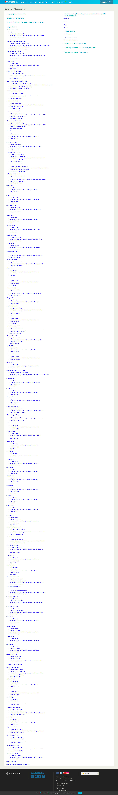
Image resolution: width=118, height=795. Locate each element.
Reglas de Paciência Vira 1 (16, 253)
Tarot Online (10, 451)
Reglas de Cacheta (14, 197)
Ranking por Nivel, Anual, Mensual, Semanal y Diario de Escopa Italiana (26, 339)
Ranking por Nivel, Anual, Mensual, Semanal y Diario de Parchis (24, 489)
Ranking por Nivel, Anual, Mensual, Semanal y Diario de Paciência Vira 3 (26, 263)
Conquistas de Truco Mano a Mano (18, 156)
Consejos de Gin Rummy (15, 437)
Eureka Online (10, 697)
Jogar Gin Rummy (14, 438)
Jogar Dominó (13, 524)
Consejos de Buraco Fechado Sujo (17, 126)
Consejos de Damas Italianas (16, 604)
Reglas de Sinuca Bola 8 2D (16, 747)
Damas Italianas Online (12, 596)
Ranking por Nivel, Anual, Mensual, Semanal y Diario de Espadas (24, 282)
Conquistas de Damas (15, 569)
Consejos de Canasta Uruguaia (17, 420)
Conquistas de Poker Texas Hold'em (18, 177)
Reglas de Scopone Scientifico (17, 328)
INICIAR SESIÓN (105, 2)
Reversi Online (10, 644)
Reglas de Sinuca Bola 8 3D (16, 737)
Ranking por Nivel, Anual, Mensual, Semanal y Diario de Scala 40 (24, 320)
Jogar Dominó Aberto (15, 552)
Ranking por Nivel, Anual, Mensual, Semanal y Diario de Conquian (25, 400)
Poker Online (10, 185)
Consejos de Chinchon (15, 384)
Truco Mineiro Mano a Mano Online (15, 164)
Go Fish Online (10, 423)
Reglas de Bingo (13, 478)
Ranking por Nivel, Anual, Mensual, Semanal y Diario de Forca (24, 722)
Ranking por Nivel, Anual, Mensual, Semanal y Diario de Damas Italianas (26, 602)
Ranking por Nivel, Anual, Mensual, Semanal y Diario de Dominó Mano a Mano (28, 531)
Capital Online (10, 636)
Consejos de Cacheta (14, 201)
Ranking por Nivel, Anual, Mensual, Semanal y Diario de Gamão (24, 620)
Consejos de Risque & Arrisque (17, 674)
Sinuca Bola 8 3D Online (13, 735)
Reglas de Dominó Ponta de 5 (16, 539)
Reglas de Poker (13, 187)
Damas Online (10, 565)
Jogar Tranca (13, 68)
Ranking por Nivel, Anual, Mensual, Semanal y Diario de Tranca (24, 65)
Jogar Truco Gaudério (15, 313)
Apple (65, 24)
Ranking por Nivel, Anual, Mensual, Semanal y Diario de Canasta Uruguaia (26, 418)
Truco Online (10, 131)
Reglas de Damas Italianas (16, 598)
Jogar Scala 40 (13, 323)
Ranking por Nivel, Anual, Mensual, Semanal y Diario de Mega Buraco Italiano (27, 95)
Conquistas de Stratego (15, 630)
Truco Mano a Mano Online (13, 152)
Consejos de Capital (14, 642)
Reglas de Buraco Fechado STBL (17, 113)
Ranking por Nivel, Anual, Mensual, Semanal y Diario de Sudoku (24, 684)
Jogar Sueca (12, 222)
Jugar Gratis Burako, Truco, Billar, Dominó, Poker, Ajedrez (26, 22)
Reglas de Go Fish (14, 425)
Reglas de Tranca (14, 63)
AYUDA (52, 2)
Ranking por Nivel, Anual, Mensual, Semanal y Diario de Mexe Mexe (25, 293)
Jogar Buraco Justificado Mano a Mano (18, 48)
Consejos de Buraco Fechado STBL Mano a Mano (21, 86)
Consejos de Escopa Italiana (16, 341)
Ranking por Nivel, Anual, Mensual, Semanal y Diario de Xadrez (24, 559)
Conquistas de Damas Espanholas (17, 580)
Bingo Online (10, 475)
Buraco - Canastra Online (13, 29)
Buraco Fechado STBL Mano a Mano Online (17, 81)
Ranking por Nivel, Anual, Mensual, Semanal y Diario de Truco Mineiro (26, 146)
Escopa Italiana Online (12, 336)
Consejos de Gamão (14, 622)
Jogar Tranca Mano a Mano (16, 78)
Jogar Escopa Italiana (14, 343)
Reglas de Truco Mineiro (15, 144)
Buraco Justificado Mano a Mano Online (16, 41)
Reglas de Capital (14, 638)
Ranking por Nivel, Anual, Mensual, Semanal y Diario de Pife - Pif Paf (25, 209)
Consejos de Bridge (14, 303)
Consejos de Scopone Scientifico (17, 331)
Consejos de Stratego (15, 633)
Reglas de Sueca (13, 217)
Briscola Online (11, 362)
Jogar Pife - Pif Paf (14, 212)
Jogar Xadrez (13, 562)
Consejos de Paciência (15, 249)
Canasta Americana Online (13, 406)
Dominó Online (11, 515)
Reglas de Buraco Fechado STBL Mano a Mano (20, 83)
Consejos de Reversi (14, 652)
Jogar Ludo (12, 503)
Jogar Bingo (12, 483)
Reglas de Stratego (14, 628)
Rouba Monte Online (12, 235)
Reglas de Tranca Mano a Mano (17, 73)
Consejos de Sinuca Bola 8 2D (16, 750)
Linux (65, 21)
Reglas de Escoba (14, 348)
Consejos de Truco (14, 138)
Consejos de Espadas (14, 283)
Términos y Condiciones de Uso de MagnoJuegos (80, 48)
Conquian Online (11, 396)
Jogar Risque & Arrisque (15, 676)
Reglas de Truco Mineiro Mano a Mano (19, 166)
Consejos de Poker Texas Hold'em (18, 181)
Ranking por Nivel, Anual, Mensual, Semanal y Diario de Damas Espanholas (27, 582)
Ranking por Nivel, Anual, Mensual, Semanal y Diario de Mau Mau (25, 229)
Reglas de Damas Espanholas (16, 579)
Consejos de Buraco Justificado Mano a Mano (20, 47)
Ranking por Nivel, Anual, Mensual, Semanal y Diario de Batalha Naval (26, 660)
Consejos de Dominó (14, 522)
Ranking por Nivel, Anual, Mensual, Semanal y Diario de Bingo (24, 479)
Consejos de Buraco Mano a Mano (17, 57)
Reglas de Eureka (14, 699)
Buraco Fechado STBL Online (14, 111)
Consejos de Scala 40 (14, 321)
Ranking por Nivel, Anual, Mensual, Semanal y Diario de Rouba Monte (26, 239)
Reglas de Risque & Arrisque (16, 669)
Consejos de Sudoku (14, 686)
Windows (66, 18)
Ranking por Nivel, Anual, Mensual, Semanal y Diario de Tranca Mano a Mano (27, 75)
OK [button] (80, 793)
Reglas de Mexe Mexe (15, 290)
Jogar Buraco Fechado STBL (16, 118)
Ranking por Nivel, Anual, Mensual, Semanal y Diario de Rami (24, 471)
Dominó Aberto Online (12, 545)
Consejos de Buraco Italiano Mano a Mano (19, 376)
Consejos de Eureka (14, 704)
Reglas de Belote (14, 443)
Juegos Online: (11, 27)
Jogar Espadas (13, 285)
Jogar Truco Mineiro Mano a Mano (18, 171)
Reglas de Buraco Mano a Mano (17, 53)
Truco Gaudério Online (12, 306)
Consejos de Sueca (14, 221)
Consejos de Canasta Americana (17, 412)
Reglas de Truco (13, 133)
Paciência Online (11, 243)
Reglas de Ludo (13, 497)
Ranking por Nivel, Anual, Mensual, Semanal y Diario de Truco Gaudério (26, 310)
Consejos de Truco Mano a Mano (17, 159)
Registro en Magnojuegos (15, 18)
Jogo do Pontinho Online (13, 727)
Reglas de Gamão (14, 618)
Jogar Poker (12, 193)
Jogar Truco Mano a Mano (16, 161)
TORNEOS (33, 2)
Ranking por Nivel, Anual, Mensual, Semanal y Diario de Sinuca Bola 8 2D (26, 749)
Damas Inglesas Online (12, 606)
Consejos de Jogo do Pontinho (17, 732)
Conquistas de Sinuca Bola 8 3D (17, 739)
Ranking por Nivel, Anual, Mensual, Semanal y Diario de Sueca (24, 219)
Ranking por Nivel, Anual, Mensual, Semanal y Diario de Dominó (24, 521)
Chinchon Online (11, 378)
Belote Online (10, 441)
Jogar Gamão (13, 623)
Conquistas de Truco (14, 134)
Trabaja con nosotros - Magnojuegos (76, 52)
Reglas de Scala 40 (14, 318)
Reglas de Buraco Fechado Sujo (17, 123)
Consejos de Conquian (15, 402)
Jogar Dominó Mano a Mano (16, 534)
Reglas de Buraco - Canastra (16, 32)
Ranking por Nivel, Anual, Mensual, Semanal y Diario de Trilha (24, 509)
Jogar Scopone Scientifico (16, 333)
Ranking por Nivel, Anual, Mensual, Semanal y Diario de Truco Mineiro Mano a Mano (29, 168)
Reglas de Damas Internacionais (17, 588)
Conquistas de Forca (14, 721)
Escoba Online (10, 346)
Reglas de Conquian (14, 399)
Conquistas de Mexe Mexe (16, 291)
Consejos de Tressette (15, 359)
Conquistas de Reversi (15, 648)
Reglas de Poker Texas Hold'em (17, 176)
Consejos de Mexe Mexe (15, 295)
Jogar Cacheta (13, 203)
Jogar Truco (12, 139)
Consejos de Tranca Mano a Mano (17, 76)
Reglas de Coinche (14, 461)
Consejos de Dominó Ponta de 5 (17, 542)
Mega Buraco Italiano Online (14, 91)
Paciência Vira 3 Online (12, 260)
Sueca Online (10, 215)
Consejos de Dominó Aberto (16, 551)
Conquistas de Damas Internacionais (18, 590)
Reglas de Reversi (14, 646)
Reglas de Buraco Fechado (16, 103)
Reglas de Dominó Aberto (16, 547)
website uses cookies (44, 793)
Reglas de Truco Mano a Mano (17, 154)
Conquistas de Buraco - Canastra (17, 33)
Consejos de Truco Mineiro (16, 148)
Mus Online (10, 388)
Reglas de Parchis (14, 487)
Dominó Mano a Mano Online (14, 527)
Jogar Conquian (13, 404)
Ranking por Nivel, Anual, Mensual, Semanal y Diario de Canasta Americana (27, 410)
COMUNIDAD (43, 2)
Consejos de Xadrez (14, 560)
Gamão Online (10, 616)
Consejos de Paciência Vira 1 (16, 257)
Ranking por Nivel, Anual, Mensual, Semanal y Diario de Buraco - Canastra (27, 35)
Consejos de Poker (14, 191)
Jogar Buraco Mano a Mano (16, 58)
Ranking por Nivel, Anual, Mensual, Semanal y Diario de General (24, 693)
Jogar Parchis (13, 493)
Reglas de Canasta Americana (16, 408)
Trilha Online (10, 505)
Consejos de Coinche (15, 465)
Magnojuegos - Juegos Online (16, 14)
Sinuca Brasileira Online (13, 753)
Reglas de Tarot (13, 453)
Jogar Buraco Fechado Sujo (16, 128)
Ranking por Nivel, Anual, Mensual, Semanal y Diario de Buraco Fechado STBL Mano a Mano (31, 85)
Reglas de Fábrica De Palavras (16, 709)
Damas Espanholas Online (13, 576)
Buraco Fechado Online (13, 101)
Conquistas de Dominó (15, 519)
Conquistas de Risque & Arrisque (17, 671)
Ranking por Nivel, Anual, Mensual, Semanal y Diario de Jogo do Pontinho (26, 731)
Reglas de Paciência (14, 245)
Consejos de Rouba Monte (16, 241)
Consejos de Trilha (14, 511)
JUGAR (71, 2)
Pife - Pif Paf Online (11, 205)
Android (66, 27)
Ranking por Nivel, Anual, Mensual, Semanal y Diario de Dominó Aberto (26, 549)
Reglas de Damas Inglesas (16, 608)
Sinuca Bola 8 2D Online (13, 745)
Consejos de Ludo (14, 501)
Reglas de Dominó (14, 517)
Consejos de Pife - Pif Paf (15, 211)
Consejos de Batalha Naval (16, 661)
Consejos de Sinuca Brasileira (16, 759)
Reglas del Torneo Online (70, 37)
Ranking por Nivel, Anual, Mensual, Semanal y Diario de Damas (24, 570)
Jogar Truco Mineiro (14, 149)
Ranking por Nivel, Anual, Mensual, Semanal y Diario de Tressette (25, 358)
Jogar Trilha (12, 513)
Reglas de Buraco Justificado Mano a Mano (19, 43)
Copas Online (10, 268)
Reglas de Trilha (13, 507)
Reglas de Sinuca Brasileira (16, 755)
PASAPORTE (61, 2)
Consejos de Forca (14, 724)
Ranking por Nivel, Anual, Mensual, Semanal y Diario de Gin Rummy (25, 435)
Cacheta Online (11, 195)
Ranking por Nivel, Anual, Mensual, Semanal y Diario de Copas (24, 272)
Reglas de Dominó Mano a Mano (17, 529)
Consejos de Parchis (14, 491)
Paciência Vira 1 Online (12, 251)
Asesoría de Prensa (61, 790)
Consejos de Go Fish (14, 428)
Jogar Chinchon (13, 386)
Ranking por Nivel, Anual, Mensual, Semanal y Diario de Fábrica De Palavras (27, 712)
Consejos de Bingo (14, 481)
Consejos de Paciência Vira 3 (16, 265)
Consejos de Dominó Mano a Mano (18, 532)
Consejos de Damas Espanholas (17, 584)
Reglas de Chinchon (14, 380)
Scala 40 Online (11, 316)
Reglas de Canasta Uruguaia (16, 417)
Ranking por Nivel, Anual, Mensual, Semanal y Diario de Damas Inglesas (26, 612)
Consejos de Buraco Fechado (16, 106)
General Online (10, 689)
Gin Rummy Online (11, 431)
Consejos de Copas (14, 273)
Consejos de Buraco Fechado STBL (18, 116)
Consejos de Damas (14, 572)
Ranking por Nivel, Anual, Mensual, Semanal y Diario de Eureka (24, 702)
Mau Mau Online (11, 225)
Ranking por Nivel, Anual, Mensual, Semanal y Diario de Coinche (24, 463)
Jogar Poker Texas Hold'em (16, 183)
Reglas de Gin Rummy (15, 433)
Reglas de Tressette (14, 356)
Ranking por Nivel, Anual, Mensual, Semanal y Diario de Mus (23, 392)
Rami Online (10, 467)
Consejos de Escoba (14, 351)
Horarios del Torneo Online (71, 40)
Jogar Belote (12, 448)
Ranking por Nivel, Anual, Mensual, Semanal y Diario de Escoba (24, 349)
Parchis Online (10, 485)
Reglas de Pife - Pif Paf (15, 207)
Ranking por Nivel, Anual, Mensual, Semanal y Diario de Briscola (24, 366)
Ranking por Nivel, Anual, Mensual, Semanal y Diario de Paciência (25, 247)
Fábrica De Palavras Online (13, 707)
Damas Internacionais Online (14, 586)
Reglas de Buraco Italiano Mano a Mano (19, 372)
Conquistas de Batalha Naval (16, 658)
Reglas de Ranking (11, 761)
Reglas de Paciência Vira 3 (16, 262)
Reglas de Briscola (14, 364)
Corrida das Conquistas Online (14, 664)
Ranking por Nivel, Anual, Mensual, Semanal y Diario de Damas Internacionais (27, 592)
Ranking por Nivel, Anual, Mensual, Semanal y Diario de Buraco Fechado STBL (28, 114)
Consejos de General (15, 694)
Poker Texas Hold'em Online (14, 174)
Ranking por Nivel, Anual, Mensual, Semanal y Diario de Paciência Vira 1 (26, 255)
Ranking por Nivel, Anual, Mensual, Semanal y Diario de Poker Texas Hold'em (27, 179)
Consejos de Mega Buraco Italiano (17, 96)
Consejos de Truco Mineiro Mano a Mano (19, 169)
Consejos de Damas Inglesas (16, 614)
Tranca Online (10, 61)
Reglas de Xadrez (14, 557)
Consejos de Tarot (14, 456)
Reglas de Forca (13, 719)
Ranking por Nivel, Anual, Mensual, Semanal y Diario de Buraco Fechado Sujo (27, 124)
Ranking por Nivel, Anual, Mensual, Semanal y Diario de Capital (24, 640)
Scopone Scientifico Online (13, 326)
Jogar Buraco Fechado (15, 108)
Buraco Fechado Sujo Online (14, 121)
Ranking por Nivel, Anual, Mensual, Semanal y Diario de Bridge (24, 301)
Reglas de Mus (13, 390)
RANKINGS (24, 2)
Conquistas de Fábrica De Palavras (18, 711)
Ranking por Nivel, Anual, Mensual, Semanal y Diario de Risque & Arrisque (27, 673)
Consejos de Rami (14, 473)
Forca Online (10, 717)
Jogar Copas (12, 275)
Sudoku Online (10, 679)
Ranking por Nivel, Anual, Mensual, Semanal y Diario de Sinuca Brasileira (26, 757)
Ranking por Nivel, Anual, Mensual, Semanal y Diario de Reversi (24, 650)
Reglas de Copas (13, 270)
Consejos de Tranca (14, 67)
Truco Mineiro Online (12, 142)
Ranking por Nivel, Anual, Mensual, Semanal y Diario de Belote (24, 445)
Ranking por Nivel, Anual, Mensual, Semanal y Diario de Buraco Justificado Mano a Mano (30, 45)
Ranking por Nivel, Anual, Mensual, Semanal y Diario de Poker (24, 189)
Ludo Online (10, 495)
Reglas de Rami (13, 469)
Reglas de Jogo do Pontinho (16, 729)
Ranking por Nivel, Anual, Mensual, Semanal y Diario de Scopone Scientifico (27, 329)
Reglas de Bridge (14, 300)
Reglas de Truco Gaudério (16, 308)
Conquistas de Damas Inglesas (17, 610)
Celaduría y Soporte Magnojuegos (75, 43)
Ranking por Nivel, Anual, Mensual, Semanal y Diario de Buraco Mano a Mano (27, 55)
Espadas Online (11, 278)
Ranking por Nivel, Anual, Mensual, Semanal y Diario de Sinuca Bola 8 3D (26, 740)
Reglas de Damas (14, 567)
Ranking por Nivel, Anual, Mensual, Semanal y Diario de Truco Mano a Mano (27, 158)
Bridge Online (10, 298)
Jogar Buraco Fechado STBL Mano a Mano (19, 88)
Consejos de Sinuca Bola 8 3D (16, 742)
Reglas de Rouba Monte (15, 237)
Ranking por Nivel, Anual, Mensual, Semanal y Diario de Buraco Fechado (26, 105)
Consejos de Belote (14, 446)
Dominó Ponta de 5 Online (13, 537)
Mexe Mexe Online (11, 288)
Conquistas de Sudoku (15, 683)
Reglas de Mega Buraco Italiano (17, 93)
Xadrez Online (10, 555)
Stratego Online (11, 626)
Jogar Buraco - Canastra (15, 38)
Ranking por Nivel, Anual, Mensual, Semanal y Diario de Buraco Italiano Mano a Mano (29, 374)
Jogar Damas (13, 574)
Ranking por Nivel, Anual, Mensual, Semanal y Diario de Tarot (24, 455)
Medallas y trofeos (68, 34)
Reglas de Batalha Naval (15, 656)
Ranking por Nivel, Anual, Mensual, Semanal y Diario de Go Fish (24, 427)
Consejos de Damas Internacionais (18, 594)
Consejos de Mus (14, 394)
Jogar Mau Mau (13, 232)
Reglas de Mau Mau (14, 227)
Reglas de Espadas (14, 280)
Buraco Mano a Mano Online (14, 51)
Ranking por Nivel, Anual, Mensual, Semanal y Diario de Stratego (24, 632)
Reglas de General (14, 691)
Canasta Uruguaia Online (13, 415)
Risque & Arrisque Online (13, 667)
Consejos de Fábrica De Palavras (17, 714)
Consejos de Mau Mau (15, 231)
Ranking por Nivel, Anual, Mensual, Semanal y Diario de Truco (24, 136)
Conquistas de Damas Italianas (17, 600)
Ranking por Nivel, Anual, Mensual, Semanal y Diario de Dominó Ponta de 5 (27, 541)
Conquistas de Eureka (15, 701)
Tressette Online (11, 354)
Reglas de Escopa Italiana (15, 338)
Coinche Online (11, 459)
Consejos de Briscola (14, 367)
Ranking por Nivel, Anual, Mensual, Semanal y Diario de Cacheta (24, 199)
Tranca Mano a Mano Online (14, 71)
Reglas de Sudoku (14, 681)
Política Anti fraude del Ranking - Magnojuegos (18, 764)
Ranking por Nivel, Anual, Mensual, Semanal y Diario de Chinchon (25, 382)
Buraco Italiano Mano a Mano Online (16, 370)
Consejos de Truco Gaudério (16, 311)
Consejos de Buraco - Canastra (17, 37)
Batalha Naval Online (12, 654)
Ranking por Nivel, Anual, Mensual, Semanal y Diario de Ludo (24, 499)
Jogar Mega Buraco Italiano (16, 98)
